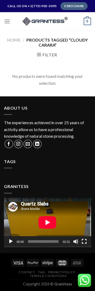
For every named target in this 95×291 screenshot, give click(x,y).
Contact (26, 272)
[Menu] (7, 21)
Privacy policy (61, 272)
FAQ (41, 272)
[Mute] (75, 241)
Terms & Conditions (48, 276)
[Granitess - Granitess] (47, 21)
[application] (47, 222)
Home (14, 39)
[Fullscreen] (84, 241)
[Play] (10, 241)
